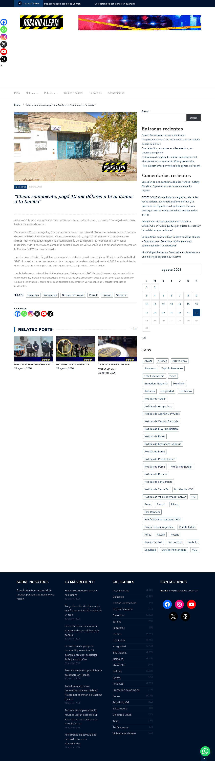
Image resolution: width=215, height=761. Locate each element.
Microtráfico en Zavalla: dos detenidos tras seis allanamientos (80, 739)
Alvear (148, 361)
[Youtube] (44, 314)
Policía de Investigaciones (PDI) (162, 519)
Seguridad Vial (121, 702)
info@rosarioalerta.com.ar (183, 590)
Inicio (17, 93)
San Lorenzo (175, 542)
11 (155, 304)
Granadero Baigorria (155, 383)
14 (179, 304)
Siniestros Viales (122, 715)
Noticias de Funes (154, 436)
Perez (147, 504)
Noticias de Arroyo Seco (158, 406)
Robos (116, 696)
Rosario (107, 295)
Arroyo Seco (180, 361)
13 (171, 304)
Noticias (30, 93)
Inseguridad (119, 646)
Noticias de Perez (154, 451)
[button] (205, 751)
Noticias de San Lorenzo (158, 481)
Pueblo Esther (187, 527)
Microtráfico (119, 665)
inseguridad (50, 295)
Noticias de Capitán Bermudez (162, 414)
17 (146, 312)
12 (163, 304)
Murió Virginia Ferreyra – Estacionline (162, 252)
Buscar (145, 111)
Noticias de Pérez (154, 466)
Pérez (147, 534)
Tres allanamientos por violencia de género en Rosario (171, 165)
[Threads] (50, 314)
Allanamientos (116, 93)
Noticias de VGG (183, 489)
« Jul (144, 337)
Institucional (119, 652)
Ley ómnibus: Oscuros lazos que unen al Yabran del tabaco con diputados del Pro (169, 210)
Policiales (49, 93)
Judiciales (118, 659)
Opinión (117, 677)
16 (196, 304)
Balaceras (21, 186)
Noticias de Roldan (181, 466)
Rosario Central (153, 542)
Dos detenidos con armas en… (33, 364)
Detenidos (119, 615)
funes (173, 376)
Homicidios (119, 640)
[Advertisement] (107, 60)
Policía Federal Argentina (159, 527)
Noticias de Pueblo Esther (159, 459)
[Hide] (1, 65)
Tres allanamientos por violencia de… (114, 366)
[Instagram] (31, 314)
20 (171, 312)
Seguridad (150, 549)
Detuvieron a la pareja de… (73, 364)
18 (155, 312)
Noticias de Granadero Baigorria (162, 444)
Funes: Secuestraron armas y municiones (164, 135)
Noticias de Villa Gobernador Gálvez (165, 497)
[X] (37, 314)
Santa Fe (121, 295)
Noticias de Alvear (155, 398)
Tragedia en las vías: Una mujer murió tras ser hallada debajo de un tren (83, 611)
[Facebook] (17, 314)
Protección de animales (126, 690)
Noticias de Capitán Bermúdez (162, 421)
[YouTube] (191, 604)
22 (188, 312)
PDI (194, 497)
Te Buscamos (120, 727)
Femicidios (96, 93)
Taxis (116, 721)
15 (188, 304)
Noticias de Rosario (73, 295)
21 (179, 312)
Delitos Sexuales (73, 93)
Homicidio (179, 383)
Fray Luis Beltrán (154, 376)
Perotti (93, 295)
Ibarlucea (149, 391)
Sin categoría (120, 708)
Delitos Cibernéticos (124, 603)
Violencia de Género (124, 733)
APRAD (162, 361)
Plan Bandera (152, 512)
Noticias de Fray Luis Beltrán (161, 429)
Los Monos (185, 391)
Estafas (117, 621)
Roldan (161, 534)
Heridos (117, 634)
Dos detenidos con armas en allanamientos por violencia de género (80, 3)
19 (163, 312)
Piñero (174, 504)
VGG (194, 549)
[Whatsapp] (24, 314)
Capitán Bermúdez (172, 368)
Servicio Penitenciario (174, 549)
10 (146, 304)
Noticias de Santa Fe (156, 489)
